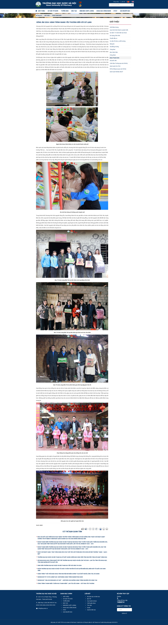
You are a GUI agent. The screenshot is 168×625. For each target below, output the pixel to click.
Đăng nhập (116, 1)
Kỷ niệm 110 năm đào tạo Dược (118, 32)
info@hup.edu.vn (43, 608)
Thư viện (89, 605)
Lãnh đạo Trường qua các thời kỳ (119, 63)
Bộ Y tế (89, 598)
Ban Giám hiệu (114, 52)
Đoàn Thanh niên (114, 58)
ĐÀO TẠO (65, 603)
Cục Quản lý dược (92, 601)
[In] (103, 529)
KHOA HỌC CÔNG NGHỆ (69, 607)
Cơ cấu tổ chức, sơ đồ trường (117, 41)
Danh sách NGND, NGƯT (116, 71)
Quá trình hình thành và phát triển (119, 30)
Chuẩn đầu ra (113, 38)
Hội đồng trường (114, 46)
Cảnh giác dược (91, 603)
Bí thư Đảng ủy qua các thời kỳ (118, 69)
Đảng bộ (112, 44)
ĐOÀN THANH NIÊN (56, 15)
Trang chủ (39, 15)
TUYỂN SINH (65, 11)
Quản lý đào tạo (91, 609)
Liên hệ (123, 1)
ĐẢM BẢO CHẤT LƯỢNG (69, 605)
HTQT (64, 609)
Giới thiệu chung (114, 27)
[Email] (106, 529)
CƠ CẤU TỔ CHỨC (68, 598)
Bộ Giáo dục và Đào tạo (93, 596)
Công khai (112, 49)
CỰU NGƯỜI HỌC (67, 612)
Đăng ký (124, 613)
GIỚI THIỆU (47, 15)
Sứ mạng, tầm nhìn (115, 35)
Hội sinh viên (113, 60)
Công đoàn (113, 55)
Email (88, 607)
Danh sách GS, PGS (115, 66)
